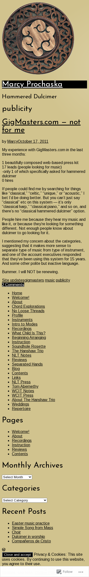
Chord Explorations (28, 306)
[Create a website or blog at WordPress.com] (3, 550)
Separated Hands (27, 364)
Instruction (21, 342)
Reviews (19, 360)
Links (16, 377)
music (50, 280)
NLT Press (21, 382)
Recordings (22, 329)
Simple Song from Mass (32, 528)
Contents (20, 373)
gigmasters (34, 280)
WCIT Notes (23, 391)
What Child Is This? (28, 333)
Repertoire (21, 409)
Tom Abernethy (25, 386)
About (17, 302)
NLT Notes (21, 355)
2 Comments (13, 285)
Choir (16, 532)
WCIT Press (22, 395)
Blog (16, 369)
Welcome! (20, 297)
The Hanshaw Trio (28, 351)
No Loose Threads (28, 311)
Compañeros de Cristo (31, 541)
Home (17, 293)
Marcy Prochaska (32, 84)
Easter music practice (31, 523)
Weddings (20, 404)
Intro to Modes (25, 324)
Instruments (22, 320)
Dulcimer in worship (28, 537)
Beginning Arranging (29, 337)
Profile (17, 315)
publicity (63, 280)
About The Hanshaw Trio (33, 400)
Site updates (13, 280)
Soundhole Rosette (29, 346)
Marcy (12, 141)
